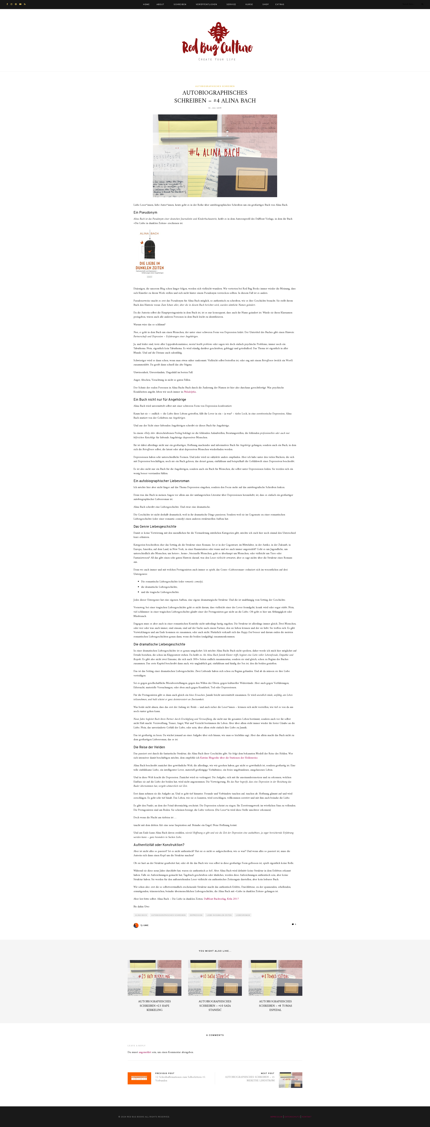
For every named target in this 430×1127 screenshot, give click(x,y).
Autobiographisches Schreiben (215, 86)
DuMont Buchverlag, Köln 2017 (221, 899)
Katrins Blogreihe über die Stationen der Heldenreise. (229, 758)
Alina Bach (141, 915)
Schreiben (180, 4)
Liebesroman (243, 915)
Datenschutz (292, 1117)
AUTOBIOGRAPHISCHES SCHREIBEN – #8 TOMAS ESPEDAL (275, 1006)
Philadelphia (190, 392)
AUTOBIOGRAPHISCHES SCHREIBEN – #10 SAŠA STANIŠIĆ (215, 1006)
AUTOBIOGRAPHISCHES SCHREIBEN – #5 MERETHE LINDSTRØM (250, 1079)
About (160, 4)
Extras (279, 4)
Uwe (146, 925)
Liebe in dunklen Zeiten (219, 915)
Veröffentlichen (206, 4)
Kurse (249, 4)
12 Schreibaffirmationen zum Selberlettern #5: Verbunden (180, 1079)
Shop (266, 4)
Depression (196, 915)
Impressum (276, 1117)
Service (231, 4)
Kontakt (307, 1117)
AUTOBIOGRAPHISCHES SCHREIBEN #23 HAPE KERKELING (154, 1006)
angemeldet (145, 1052)
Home (146, 4)
